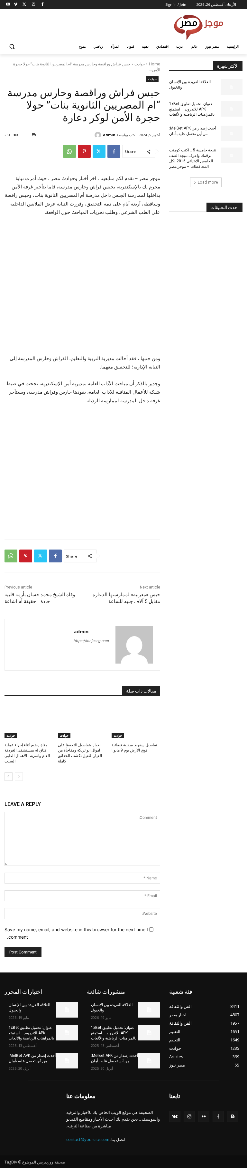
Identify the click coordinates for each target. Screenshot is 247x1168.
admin (109, 134)
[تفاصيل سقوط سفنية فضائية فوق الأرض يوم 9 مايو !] (136, 721)
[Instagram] (33, 4)
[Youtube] (8, 4)
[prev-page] (19, 776)
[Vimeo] (15, 4)
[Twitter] (24, 4)
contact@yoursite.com (87, 1139)
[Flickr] (203, 1116)
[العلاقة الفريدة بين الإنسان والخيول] (231, 87)
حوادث (139, 64)
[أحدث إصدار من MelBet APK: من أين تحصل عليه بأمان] (231, 133)
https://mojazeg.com (91, 640)
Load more (208, 182)
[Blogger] (232, 1116)
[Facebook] (42, 4)
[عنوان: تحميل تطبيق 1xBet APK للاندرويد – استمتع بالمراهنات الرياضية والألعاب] (231, 109)
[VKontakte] (174, 1116)
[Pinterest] (84, 151)
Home (154, 64)
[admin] (99, 135)
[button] (12, 46)
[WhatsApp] (69, 151)
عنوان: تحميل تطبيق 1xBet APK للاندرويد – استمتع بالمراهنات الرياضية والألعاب (192, 109)
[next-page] (9, 776)
